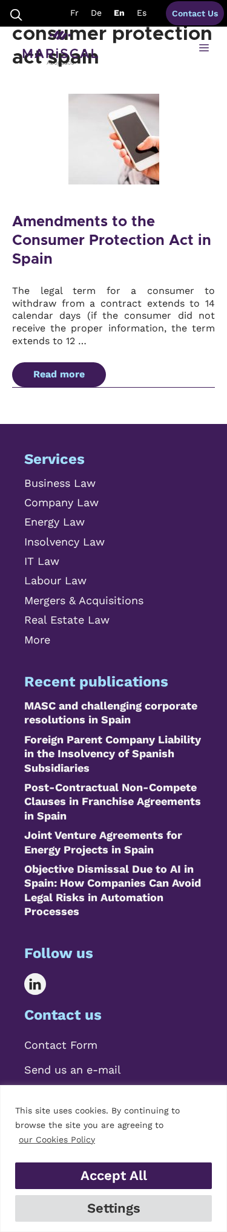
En (119, 13)
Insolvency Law (64, 541)
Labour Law (55, 580)
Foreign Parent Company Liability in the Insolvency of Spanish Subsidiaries (112, 753)
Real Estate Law (67, 619)
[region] (113, 1158)
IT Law (41, 561)
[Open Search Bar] (16, 13)
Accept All (114, 1175)
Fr (74, 13)
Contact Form (60, 1044)
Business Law (60, 483)
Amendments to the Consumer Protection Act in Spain (111, 241)
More (37, 639)
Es (141, 13)
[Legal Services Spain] (60, 48)
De (96, 13)
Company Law (61, 502)
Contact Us (195, 13)
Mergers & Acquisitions (83, 600)
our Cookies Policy (57, 1139)
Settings (113, 1208)
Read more (59, 374)
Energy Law (54, 521)
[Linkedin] (44, 984)
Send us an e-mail (72, 1069)
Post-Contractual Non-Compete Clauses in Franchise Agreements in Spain (112, 801)
